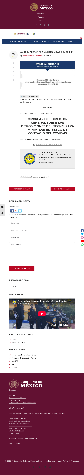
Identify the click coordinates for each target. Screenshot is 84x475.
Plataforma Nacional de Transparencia (22, 403)
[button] (12, 210)
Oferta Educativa (40, 41)
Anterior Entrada (22, 189)
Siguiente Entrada (62, 189)
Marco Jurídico (14, 400)
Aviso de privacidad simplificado (20, 426)
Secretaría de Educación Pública (24, 358)
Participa (41, 17)
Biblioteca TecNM (18, 343)
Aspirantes (58, 41)
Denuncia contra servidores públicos (23, 438)
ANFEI (14, 364)
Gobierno (40, 13)
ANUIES (15, 361)
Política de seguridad (16, 431)
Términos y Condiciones (17, 428)
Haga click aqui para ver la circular (47, 145)
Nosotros (22, 41)
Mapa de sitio (14, 433)
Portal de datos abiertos (17, 419)
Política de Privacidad (71, 461)
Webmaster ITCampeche (32, 56)
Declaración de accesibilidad (19, 421)
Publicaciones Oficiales (17, 398)
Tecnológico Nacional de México (24, 355)
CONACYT (15, 367)
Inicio (13, 41)
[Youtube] (48, 25)
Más (70, 41)
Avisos (46, 56)
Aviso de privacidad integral (19, 423)
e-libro (14, 340)
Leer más (61, 413)
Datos (41, 21)
